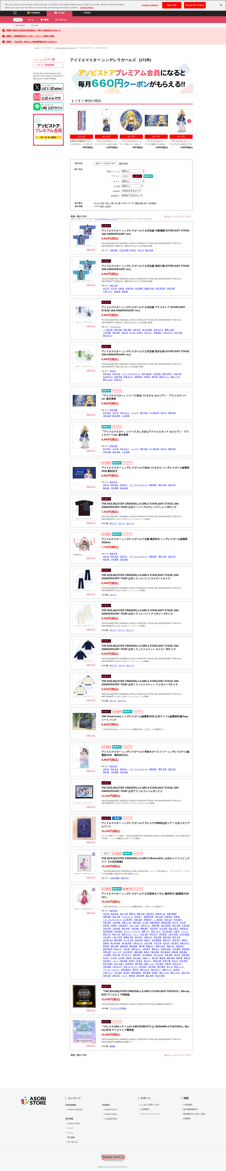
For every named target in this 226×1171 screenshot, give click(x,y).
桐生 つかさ (156, 931)
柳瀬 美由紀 (136, 973)
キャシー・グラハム (132, 931)
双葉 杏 (147, 377)
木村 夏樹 (139, 288)
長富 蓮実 (186, 949)
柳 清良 (127, 973)
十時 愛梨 (114, 488)
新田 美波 (183, 952)
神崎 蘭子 (153, 485)
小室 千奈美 (117, 937)
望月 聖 (155, 377)
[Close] (221, 5)
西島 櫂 (175, 952)
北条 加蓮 (124, 488)
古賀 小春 (177, 374)
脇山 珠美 (149, 250)
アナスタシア (115, 327)
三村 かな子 (168, 333)
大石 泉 (114, 288)
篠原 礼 (185, 940)
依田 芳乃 (118, 380)
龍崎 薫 (125, 291)
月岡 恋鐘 (107, 416)
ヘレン (115, 961)
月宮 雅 (127, 949)
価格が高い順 (140, 203)
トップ (36, 48)
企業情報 (186, 1118)
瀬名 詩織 (114, 946)
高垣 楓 (106, 488)
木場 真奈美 (108, 931)
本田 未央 (107, 374)
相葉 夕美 (141, 914)
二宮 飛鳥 (107, 333)
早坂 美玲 (116, 333)
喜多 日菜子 (167, 374)
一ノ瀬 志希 (108, 330)
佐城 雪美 (118, 377)
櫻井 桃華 (127, 330)
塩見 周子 (137, 330)
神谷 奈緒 (118, 330)
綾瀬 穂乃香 (148, 917)
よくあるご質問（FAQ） (150, 1105)
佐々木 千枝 (128, 940)
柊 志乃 (106, 958)
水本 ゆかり (125, 413)
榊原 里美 (167, 937)
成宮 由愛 (138, 952)
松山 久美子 (119, 964)
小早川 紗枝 (173, 934)
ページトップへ (216, 1161)
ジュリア (135, 413)
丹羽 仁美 (116, 955)
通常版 (112, 1046)
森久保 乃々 (108, 336)
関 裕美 (106, 946)
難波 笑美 (155, 952)
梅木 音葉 (137, 922)
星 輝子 (140, 333)
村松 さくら (179, 967)
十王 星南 (126, 416)
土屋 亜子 (146, 949)
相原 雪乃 (150, 914)
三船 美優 (107, 967)
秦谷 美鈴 (116, 416)
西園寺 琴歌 (149, 288)
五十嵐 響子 (128, 920)
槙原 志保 (157, 961)
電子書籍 (44, 20)
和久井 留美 (160, 976)
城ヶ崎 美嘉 (147, 330)
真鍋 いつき (149, 964)
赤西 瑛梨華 (171, 914)
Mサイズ (113, 523)
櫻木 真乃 (172, 413)
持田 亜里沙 (126, 970)
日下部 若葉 (167, 931)
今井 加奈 (177, 920)
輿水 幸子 (153, 934)
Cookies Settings (150, 5)
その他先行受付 (110, 1119)
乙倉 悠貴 (186, 925)
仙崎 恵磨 (124, 946)
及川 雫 (106, 288)
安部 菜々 (124, 485)
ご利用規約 (187, 1105)
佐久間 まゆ (108, 377)
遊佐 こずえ (175, 377)
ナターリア (117, 952)
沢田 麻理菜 (156, 940)
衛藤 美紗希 (155, 922)
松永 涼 (141, 250)
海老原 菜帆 (166, 922)
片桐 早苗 (107, 928)
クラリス (184, 931)
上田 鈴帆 (116, 922)
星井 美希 (113, 410)
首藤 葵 (106, 943)
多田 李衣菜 (160, 288)
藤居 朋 (162, 958)
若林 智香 (140, 976)
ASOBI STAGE (110, 1114)
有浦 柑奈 (168, 917)
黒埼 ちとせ (126, 934)
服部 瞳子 (137, 955)
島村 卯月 (113, 482)
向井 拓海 (178, 333)
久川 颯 (121, 958)
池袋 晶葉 (138, 920)
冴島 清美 (157, 937)
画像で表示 (123, 163)
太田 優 (106, 925)
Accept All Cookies (195, 5)
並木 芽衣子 (128, 952)
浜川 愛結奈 (147, 955)
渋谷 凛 (113, 371)
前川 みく (148, 333)
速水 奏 (125, 333)
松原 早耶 (183, 961)
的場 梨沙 (158, 333)
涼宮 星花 (174, 943)
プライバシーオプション (150, 1114)
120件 (107, 206)
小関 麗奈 (163, 934)
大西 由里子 (123, 925)
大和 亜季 (146, 973)
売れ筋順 (152, 203)
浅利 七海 (113, 286)
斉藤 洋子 (148, 937)
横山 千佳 (186, 973)
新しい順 (109, 203)
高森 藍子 (139, 377)
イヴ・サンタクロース (131, 374)
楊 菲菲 (177, 970)
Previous (73, 121)
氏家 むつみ (126, 922)
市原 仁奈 (168, 920)
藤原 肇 (179, 958)
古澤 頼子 (107, 961)
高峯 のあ (171, 946)
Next (189, 121)
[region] (113, 5)
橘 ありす (118, 949)
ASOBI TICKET (110, 1110)
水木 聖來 (159, 964)
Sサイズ (113, 630)
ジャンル (34, 25)
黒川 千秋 (116, 934)
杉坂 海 (166, 943)
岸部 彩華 (154, 928)
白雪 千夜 (157, 943)
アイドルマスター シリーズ (65, 48)
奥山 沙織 (176, 925)
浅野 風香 (107, 917)
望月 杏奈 (144, 413)
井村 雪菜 (107, 922)
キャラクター (21, 25)
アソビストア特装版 (118, 1008)
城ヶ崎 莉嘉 (126, 943)
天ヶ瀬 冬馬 (154, 413)
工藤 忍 (177, 931)
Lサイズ (121, 523)
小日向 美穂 (124, 250)
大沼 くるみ (134, 925)
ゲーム (31, 20)
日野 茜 (129, 958)
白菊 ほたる (158, 330)
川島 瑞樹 (113, 250)
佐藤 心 (147, 940)
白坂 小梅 (148, 943)
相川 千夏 (124, 914)
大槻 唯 (121, 288)
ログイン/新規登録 (45, 65)
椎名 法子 (167, 940)
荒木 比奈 (116, 374)
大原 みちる (145, 925)
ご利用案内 (144, 1109)
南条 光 (147, 952)
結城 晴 (117, 291)
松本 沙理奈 (108, 964)
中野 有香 (171, 288)
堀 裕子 (133, 250)
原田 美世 (186, 955)
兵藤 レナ (146, 958)
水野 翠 (168, 964)
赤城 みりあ (160, 914)
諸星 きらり (164, 377)
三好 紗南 (142, 967)
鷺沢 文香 (163, 485)
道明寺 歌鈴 (166, 949)
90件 (102, 206)
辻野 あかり (136, 949)
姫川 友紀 (137, 958)
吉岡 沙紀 (107, 976)
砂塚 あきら (128, 377)
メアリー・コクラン (111, 970)
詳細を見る (91, 250)
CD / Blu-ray (61, 20)
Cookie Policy (86, 7)
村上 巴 (170, 967)
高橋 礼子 (150, 946)
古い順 (117, 203)
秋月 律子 (107, 413)
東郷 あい (156, 949)
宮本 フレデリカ (130, 967)
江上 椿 (145, 922)
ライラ (124, 976)
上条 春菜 (157, 374)
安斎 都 (177, 917)
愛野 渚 (132, 914)
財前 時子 (139, 937)
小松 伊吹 (107, 937)
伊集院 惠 (147, 920)
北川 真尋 (163, 928)
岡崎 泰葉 (156, 925)
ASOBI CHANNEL (75, 1110)
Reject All (171, 5)
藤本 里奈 (171, 958)
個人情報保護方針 (190, 1109)
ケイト (136, 934)
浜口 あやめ (158, 955)
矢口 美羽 (118, 973)
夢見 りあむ (108, 380)
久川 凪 (132, 333)
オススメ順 (99, 203)
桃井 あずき (145, 970)
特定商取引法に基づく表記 (194, 1114)
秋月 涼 (164, 413)
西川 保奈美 (165, 952)
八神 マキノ (108, 291)
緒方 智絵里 (146, 374)
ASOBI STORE (73, 1124)
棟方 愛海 (161, 967)
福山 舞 (155, 958)
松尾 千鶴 (166, 961)
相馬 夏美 (133, 946)
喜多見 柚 (129, 288)
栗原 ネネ (107, 934)
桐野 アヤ (146, 931)
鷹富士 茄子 (169, 330)
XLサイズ (130, 523)
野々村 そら (126, 955)
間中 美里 (139, 964)
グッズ (18, 20)
